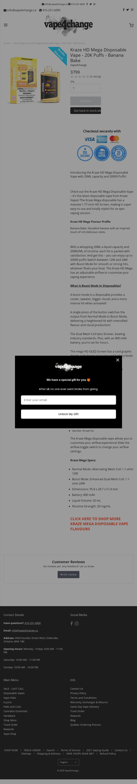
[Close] (117, 360)
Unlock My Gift (68, 414)
